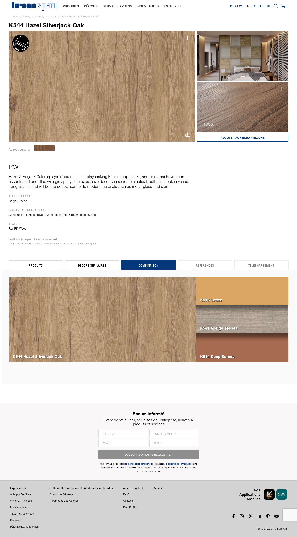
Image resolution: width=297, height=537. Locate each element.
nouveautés (148, 6)
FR (262, 6)
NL (269, 6)
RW (13, 166)
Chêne (23, 201)
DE (255, 6)
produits (71, 6)
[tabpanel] (243, 56)
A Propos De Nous (20, 494)
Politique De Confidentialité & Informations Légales (81, 488)
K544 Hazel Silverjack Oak (80, 16)
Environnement (18, 507)
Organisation (18, 488)
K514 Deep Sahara (217, 356)
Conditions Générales (62, 494)
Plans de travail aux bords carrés (45, 215)
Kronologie (16, 520)
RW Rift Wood (17, 229)
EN (247, 6)
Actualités (159, 488)
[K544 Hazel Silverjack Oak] (102, 86)
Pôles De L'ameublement (24, 526)
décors (91, 6)
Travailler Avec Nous (22, 513)
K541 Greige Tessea (219, 328)
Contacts (128, 500)
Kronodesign (38, 16)
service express (117, 6)
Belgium (236, 6)
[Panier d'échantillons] (283, 6)
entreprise (174, 6)
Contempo (53, 16)
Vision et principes (21, 500)
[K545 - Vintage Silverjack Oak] (44, 148)
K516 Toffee (211, 300)
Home (15, 16)
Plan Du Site (130, 507)
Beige (12, 201)
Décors (25, 16)
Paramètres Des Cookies (64, 500)
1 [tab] (243, 76)
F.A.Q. (126, 494)
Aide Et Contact (133, 488)
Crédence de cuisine (82, 215)
